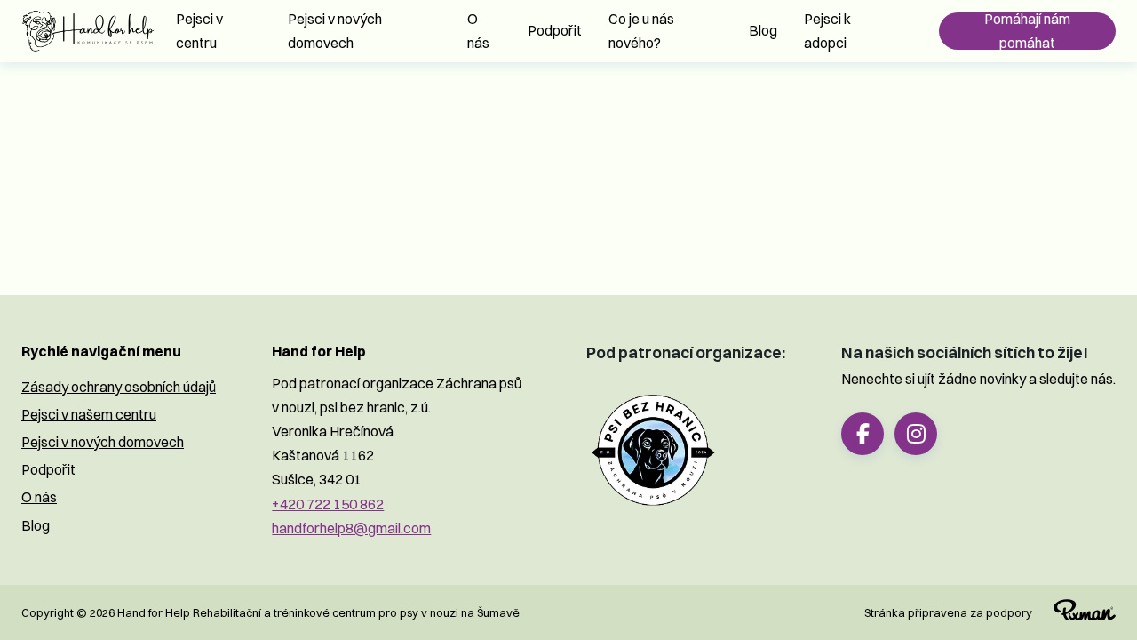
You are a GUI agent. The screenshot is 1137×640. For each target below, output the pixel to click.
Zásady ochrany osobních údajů (118, 387)
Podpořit (555, 30)
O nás (478, 31)
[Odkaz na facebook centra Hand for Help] (862, 433)
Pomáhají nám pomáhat (1027, 31)
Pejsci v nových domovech (335, 31)
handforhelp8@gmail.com (351, 528)
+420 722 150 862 (328, 504)
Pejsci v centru (199, 31)
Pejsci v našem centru (88, 414)
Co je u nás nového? (641, 31)
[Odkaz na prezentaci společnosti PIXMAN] (1074, 612)
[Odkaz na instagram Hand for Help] (915, 433)
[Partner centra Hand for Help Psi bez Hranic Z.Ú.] (653, 450)
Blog (763, 30)
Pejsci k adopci (827, 31)
